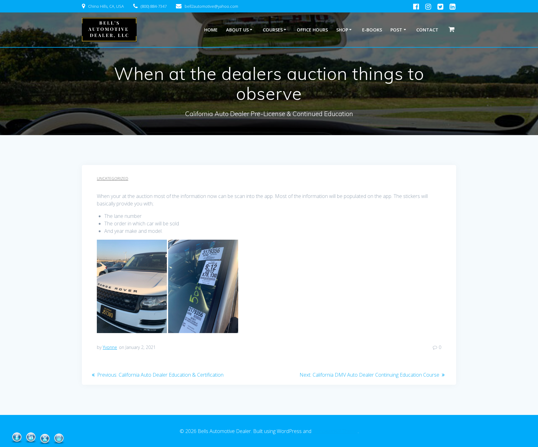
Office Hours (312, 30)
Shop (342, 30)
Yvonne (110, 347)
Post (396, 30)
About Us (237, 30)
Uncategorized (112, 178)
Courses (273, 30)
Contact (427, 30)
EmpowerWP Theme (335, 431)
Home (211, 30)
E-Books (372, 30)
